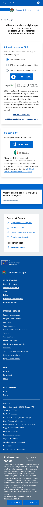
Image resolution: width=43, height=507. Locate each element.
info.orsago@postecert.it (17, 421)
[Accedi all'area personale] (38, 3)
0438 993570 (11, 413)
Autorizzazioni (8, 322)
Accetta (34, 502)
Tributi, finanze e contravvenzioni (16, 351)
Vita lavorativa (8, 336)
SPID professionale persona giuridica (24, 65)
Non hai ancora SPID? (21, 114)
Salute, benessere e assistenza (15, 329)
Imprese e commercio (11, 358)
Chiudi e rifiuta (33, 459)
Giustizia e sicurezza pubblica (14, 344)
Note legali (7, 445)
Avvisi (5, 378)
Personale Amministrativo (13, 298)
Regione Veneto (9, 3)
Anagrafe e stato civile (12, 318)
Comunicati (7, 375)
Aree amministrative (11, 287)
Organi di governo (10, 284)
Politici (5, 295)
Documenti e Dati (10, 302)
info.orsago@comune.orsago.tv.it (22, 417)
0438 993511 (11, 410)
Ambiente (7, 347)
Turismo (6, 333)
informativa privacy (11, 498)
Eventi (5, 394)
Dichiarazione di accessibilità (14, 449)
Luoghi (5, 391)
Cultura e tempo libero (11, 355)
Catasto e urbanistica (11, 314)
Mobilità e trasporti (10, 340)
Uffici (5, 291)
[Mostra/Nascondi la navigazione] (4, 9)
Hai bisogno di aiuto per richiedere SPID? (21, 119)
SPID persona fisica (17, 59)
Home (3, 19)
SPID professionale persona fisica (23, 70)
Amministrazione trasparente (14, 442)
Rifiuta (18, 502)
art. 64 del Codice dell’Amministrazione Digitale (19, 170)
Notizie (6, 371)
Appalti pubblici (9, 325)
